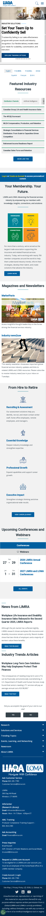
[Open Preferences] (3, 912)
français (23, 75)
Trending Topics (8, 735)
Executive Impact (15, 495)
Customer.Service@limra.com (13, 784)
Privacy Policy (18, 887)
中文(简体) (28, 71)
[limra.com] (9, 3)
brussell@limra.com (10, 852)
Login (18, 875)
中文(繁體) (17, 71)
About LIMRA (7, 752)
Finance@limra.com (14, 835)
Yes (13, 715)
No (31, 715)
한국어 (32, 75)
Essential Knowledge (17, 440)
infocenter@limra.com (16, 810)
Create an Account (16, 176)
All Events (23, 589)
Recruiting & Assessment (19, 407)
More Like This (23, 159)
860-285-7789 (13, 781)
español (14, 75)
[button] (1, 34)
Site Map (7, 887)
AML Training (8, 819)
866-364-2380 (7, 826)
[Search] (37, 3)
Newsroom (6, 746)
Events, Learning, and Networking (16, 741)
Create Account (8, 875)
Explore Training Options (15, 55)
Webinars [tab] (24, 552)
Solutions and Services (11, 730)
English (8, 71)
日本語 (38, 71)
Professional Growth (16, 467)
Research (5, 725)
